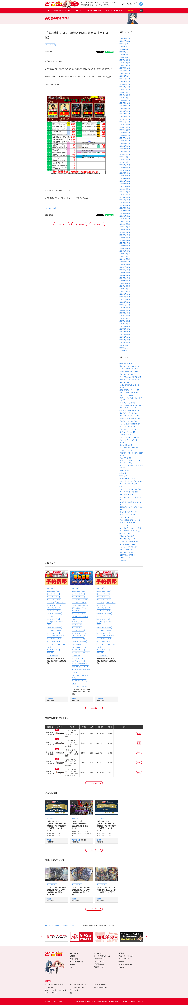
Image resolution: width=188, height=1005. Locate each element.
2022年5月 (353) (124, 176)
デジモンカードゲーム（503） (128, 429)
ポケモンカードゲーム (53, 597)
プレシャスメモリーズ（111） (128, 484)
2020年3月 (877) (124, 245)
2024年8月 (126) (124, 103)
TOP (48, 925)
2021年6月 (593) (124, 205)
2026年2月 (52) (124, 54)
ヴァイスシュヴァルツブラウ (79, 599)
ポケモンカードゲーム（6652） (129, 371)
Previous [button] (42, 937)
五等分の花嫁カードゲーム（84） (129, 390)
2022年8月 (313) (124, 167)
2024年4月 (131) (124, 114)
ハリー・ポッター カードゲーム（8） (130, 481)
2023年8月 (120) (124, 135)
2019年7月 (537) (124, 267)
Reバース (74, 672)
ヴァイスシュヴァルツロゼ (54, 630)
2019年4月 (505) (124, 275)
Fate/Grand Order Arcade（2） (129, 541)
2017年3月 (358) (124, 342)
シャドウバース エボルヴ (53, 599)
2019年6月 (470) (124, 270)
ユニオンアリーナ (52, 616)
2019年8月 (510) (124, 264)
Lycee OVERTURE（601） (127, 478)
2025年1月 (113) (124, 89)
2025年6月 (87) (124, 76)
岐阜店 (49, 840)
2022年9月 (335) (124, 165)
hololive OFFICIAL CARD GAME (55, 636)
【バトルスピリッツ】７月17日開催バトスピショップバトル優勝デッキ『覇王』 (106, 889)
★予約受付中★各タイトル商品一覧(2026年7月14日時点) (106, 660)
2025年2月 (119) (124, 87)
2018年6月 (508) (124, 302)
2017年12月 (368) (125, 318)
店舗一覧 (56, 925)
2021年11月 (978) (125, 192)
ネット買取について (100, 961)
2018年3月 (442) (124, 310)
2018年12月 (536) (125, 286)
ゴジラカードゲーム (52, 655)
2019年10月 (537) (125, 259)
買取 (107, 10)
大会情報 (72, 956)
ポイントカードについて (126, 956)
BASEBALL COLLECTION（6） (128, 544)
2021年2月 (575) (124, 216)
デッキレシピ (118, 10)
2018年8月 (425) (124, 297)
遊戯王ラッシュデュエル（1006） (129, 366)
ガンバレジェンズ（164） (127, 514)
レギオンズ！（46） (125, 558)
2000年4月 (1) (123, 350)
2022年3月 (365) (124, 181)
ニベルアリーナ (84, 667)
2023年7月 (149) (124, 138)
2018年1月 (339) (124, 315)
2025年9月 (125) (124, 68)
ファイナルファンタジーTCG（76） (130, 489)
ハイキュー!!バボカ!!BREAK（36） (130, 424)
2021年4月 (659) (124, 211)
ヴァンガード (50, 602)
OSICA (74, 683)
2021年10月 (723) (125, 194)
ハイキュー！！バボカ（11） (128, 547)
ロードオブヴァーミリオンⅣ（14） (130, 528)
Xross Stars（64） (125, 470)
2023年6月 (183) (124, 141)
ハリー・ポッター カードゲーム (80, 669)
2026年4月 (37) (124, 49)
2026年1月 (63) (124, 57)
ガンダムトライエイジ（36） (128, 512)
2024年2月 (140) (124, 119)
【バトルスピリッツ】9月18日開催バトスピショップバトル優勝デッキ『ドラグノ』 (81, 891)
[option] (58, 937)
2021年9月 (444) (124, 197)
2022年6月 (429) (124, 173)
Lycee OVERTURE (77, 644)
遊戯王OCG (50, 588)
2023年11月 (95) (124, 127)
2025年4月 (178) (124, 81)
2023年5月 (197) (124, 143)
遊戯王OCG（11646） (126, 363)
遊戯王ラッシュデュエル (53, 591)
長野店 (49, 899)
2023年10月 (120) (125, 130)
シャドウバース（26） (126, 549)
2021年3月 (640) (124, 213)
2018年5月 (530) (124, 305)
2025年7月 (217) (124, 73)
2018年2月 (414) (124, 313)
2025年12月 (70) (124, 60)
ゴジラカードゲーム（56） (127, 432)
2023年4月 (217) (124, 146)
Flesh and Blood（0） (126, 445)
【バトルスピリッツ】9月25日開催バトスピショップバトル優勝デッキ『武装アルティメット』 (56, 891)
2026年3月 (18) (124, 52)
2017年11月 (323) (125, 321)
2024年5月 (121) (124, 111)
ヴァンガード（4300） (126, 395)
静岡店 (99, 840)
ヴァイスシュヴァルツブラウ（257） (130, 377)
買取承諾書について (100, 964)
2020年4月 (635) (124, 243)
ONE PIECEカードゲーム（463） (129, 410)
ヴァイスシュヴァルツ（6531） (129, 374)
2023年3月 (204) (124, 149)
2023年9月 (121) (124, 133)
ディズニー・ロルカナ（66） (128, 421)
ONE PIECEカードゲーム (53, 611)
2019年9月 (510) (124, 262)
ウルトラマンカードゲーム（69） (129, 416)
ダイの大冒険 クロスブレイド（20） (130, 520)
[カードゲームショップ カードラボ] (54, 5)
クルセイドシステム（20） (127, 539)
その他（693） (124, 560)
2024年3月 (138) (124, 116)
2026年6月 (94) (124, 44)
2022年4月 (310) (124, 178)
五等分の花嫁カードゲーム (54, 627)
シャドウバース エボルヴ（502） (129, 392)
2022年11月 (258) (125, 159)
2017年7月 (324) (124, 332)
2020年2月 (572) (124, 248)
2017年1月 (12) (124, 348)
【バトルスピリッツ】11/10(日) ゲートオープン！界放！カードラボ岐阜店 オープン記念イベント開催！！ (56, 826)
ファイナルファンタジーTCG (79, 686)
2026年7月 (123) (124, 41)
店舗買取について (99, 959)
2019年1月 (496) (124, 283)
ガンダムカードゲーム (53, 650)
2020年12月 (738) (125, 221)
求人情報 (121, 953)
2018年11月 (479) (125, 289)
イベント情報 (74, 959)
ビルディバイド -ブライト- (79, 680)
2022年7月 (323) (124, 170)
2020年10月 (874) (125, 227)
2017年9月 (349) (124, 326)
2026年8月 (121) (124, 38)
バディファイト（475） (126, 494)
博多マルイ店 (76, 840)
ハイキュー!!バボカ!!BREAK (79, 664)
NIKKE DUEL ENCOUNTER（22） (129, 447)
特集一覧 (121, 961)
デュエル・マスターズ (53, 594)
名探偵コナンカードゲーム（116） (130, 418)
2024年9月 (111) (124, 100)
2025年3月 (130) (124, 84)
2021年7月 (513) (124, 202)
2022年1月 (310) (124, 186)
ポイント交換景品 (124, 959)
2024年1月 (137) (124, 122)
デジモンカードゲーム (53, 619)
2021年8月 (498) (124, 200)
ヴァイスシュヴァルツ (53, 633)
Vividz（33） (123, 476)
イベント (79, 10)
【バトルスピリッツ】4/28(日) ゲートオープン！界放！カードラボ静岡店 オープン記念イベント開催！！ (106, 826)
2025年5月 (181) (124, 79)
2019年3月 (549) (124, 278)
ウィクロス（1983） (125, 458)
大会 (69, 10)
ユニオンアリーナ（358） (127, 426)
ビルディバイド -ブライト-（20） (129, 437)
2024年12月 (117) (125, 92)
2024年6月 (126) (124, 108)
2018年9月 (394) (124, 294)
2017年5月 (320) (124, 337)
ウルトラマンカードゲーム (54, 639)
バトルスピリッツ (50, 45)
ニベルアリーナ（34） (126, 450)
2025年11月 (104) (125, 63)
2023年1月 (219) (124, 154)
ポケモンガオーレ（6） (126, 552)
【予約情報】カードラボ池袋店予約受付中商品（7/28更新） (81, 691)
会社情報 (48, 1001)
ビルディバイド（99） (126, 435)
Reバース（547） (124, 382)
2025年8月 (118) (124, 71)
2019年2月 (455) (124, 280)
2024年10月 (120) (125, 98)
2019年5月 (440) (124, 272)
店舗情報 (130, 10)
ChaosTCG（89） (124, 533)
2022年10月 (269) (125, 162)
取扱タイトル (58, 10)
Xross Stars (50, 652)
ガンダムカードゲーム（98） (128, 413)
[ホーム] (48, 10)
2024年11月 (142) (125, 95)
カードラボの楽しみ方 (93, 10)
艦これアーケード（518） (127, 523)
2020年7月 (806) (124, 235)
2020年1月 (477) (124, 251)
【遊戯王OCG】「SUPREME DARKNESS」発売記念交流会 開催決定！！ (81, 824)
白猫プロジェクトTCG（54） (128, 555)
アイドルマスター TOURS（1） (129, 517)
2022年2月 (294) (124, 184)
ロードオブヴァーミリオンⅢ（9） (130, 531)
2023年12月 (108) (125, 124)
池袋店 (74, 698)
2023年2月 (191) (124, 151)
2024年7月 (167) (124, 106)
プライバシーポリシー (125, 964)
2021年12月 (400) (125, 189)
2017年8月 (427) (124, 329)
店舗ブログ (75, 925)
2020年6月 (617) (124, 237)
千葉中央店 (50, 698)
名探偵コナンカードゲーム (54, 613)
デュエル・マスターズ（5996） (129, 369)
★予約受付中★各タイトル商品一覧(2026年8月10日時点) (56, 660)
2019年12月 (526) (125, 254)
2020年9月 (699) (124, 229)
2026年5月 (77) (124, 46)
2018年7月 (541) (124, 299)
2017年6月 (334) (124, 334)
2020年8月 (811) (124, 232)
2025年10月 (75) (124, 65)
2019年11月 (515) (125, 256)
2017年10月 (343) (125, 323)
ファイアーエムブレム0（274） (129, 492)
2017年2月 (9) (123, 345)
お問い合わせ (58, 1001)
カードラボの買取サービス (102, 956)
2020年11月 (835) (125, 224)
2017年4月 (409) (124, 340)
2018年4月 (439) (124, 307)
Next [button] (146, 937)
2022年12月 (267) (125, 157)
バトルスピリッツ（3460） (127, 403)
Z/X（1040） (123, 473)
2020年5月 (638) (124, 240)
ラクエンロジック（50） (127, 536)
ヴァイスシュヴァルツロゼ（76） (129, 379)
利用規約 (121, 967)
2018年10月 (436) (125, 291)
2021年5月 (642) (124, 208)
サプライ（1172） (125, 525)
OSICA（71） (123, 486)
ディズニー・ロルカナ (53, 641)
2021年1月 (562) (124, 219)
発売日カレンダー (99, 967)
